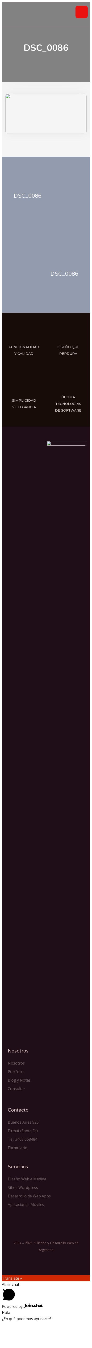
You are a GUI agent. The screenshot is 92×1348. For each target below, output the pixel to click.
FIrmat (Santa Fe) (23, 1130)
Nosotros (16, 1063)
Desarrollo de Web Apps (29, 1196)
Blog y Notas (19, 1080)
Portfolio (16, 1071)
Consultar (16, 1088)
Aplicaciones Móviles (26, 1204)
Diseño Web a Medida (27, 1179)
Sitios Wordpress (23, 1187)
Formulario (17, 1147)
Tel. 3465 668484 (22, 1139)
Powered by (13, 1306)
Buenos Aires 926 (23, 1122)
